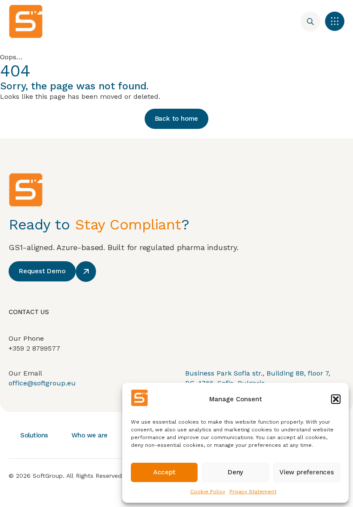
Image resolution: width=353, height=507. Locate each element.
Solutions (34, 435)
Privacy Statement (252, 492)
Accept (164, 472)
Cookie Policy (207, 492)
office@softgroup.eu (42, 383)
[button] (335, 399)
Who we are (89, 435)
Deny (235, 472)
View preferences (306, 472)
